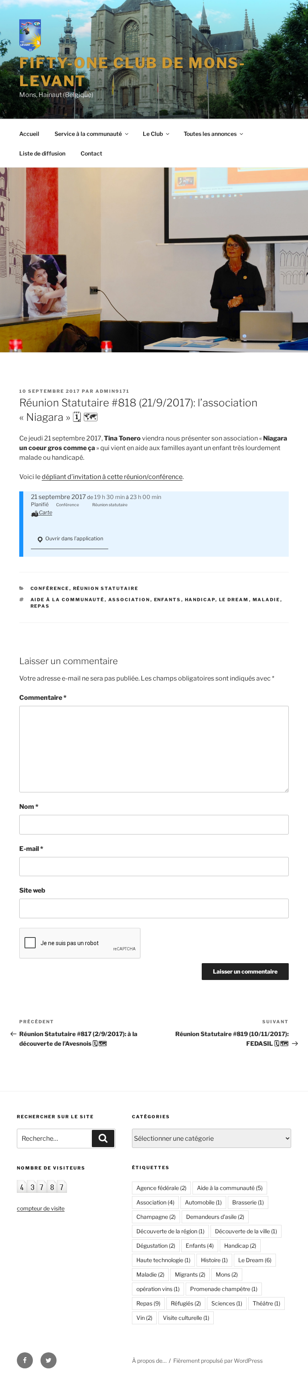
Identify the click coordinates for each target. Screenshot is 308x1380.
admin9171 (112, 391)
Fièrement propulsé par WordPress (218, 1360)
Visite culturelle (186, 1317)
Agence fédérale (161, 1187)
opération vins (158, 1288)
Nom (28, 806)
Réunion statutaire (106, 588)
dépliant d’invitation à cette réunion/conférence (112, 477)
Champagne (156, 1216)
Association (129, 599)
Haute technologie (163, 1260)
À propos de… (149, 1360)
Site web (32, 890)
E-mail (31, 849)
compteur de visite (41, 1208)
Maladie (266, 599)
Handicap (200, 599)
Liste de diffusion (42, 153)
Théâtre (266, 1303)
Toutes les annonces (210, 133)
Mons (227, 1274)
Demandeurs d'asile (215, 1216)
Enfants (167, 599)
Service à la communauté (88, 133)
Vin (144, 1317)
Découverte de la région (170, 1231)
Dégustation (155, 1245)
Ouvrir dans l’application (73, 538)
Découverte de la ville (246, 1231)
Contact (91, 153)
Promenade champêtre (223, 1288)
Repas (40, 606)
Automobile (203, 1202)
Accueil (29, 133)
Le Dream (234, 599)
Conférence (49, 588)
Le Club (153, 133)
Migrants (190, 1274)
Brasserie (248, 1202)
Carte (45, 512)
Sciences (226, 1303)
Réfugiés (186, 1303)
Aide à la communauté (67, 599)
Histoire (214, 1260)
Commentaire (43, 697)
